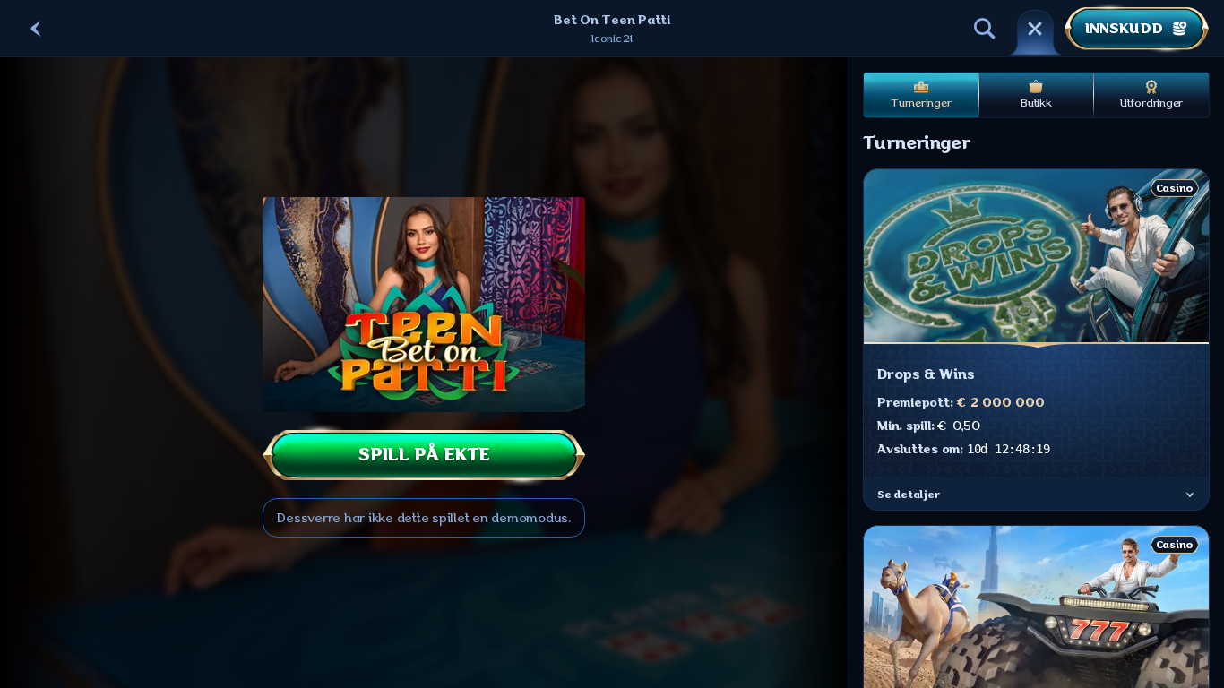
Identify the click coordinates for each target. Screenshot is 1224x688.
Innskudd (1124, 29)
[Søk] (984, 28)
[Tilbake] (35, 28)
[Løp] (1034, 28)
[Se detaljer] (1190, 494)
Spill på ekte (424, 454)
